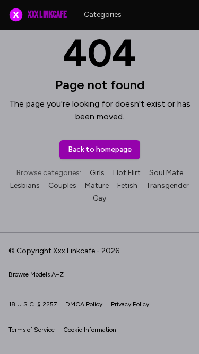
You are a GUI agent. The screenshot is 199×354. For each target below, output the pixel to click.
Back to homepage (100, 149)
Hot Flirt (127, 172)
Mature (97, 185)
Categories (103, 14)
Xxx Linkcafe (39, 14)
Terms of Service (31, 329)
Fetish (127, 185)
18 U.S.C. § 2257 (32, 304)
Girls (97, 172)
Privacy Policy (130, 304)
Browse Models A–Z (36, 274)
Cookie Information (89, 329)
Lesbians (25, 185)
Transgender (167, 185)
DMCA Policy (83, 304)
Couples (62, 185)
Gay (99, 198)
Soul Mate (166, 172)
